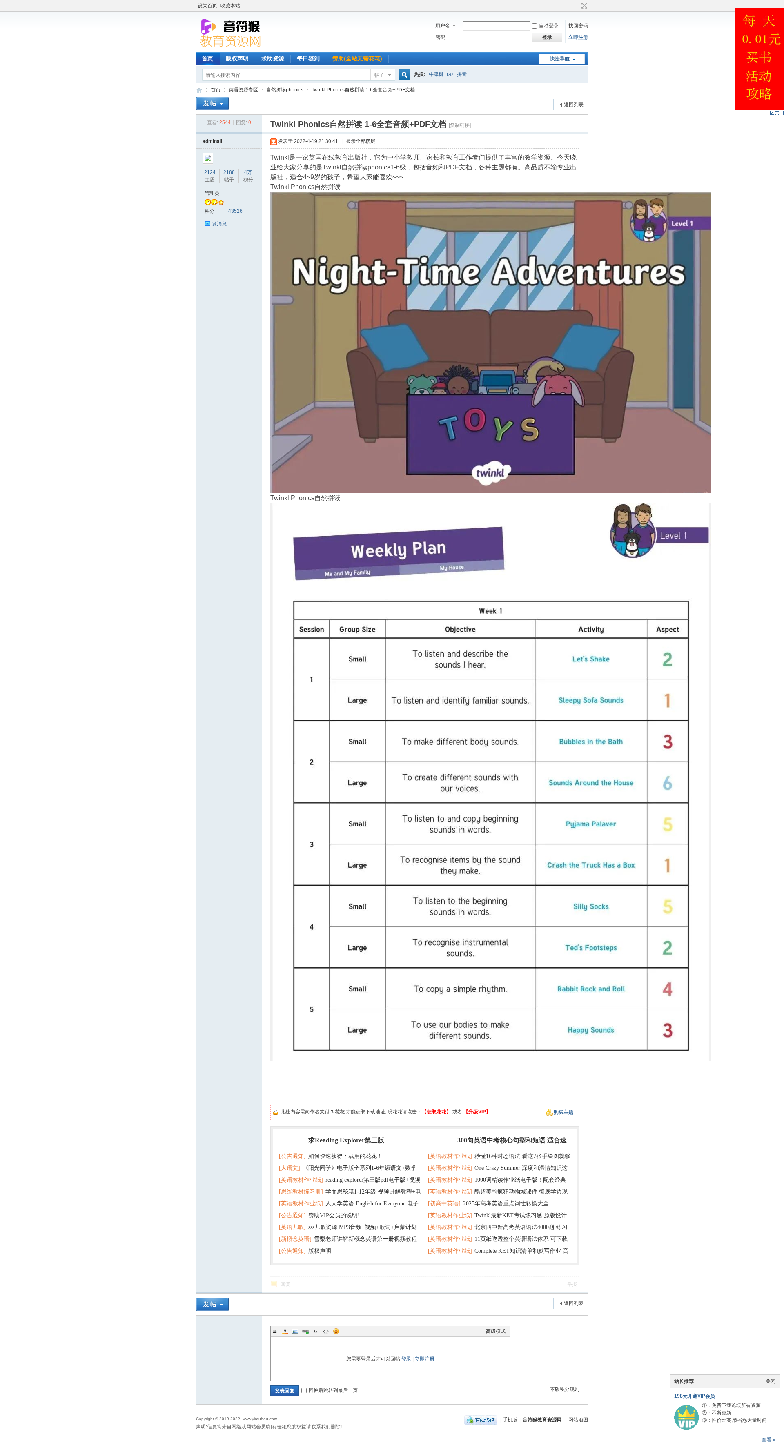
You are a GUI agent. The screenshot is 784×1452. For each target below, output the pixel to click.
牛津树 (436, 74)
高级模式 (496, 1331)
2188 (229, 172)
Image (295, 1331)
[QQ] (480, 1420)
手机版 (510, 1420)
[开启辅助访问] (577, 5)
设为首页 (207, 6)
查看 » (768, 1440)
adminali (212, 141)
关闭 (770, 1381)
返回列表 (574, 104)
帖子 (379, 75)
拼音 (462, 74)
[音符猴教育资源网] (232, 47)
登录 (406, 1359)
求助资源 (272, 58)
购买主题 (563, 1112)
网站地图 (578, 1420)
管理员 (212, 193)
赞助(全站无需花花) (357, 58)
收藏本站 (230, 6)
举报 (572, 1284)
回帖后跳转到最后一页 (333, 1390)
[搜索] (403, 75)
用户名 (442, 26)
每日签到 (308, 58)
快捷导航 (560, 59)
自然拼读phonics (284, 90)
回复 (285, 1284)
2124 (210, 172)
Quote (316, 1331)
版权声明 (237, 58)
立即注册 (578, 37)
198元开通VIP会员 (694, 1396)
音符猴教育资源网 (199, 90)
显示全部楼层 (360, 141)
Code (326, 1331)
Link (305, 1331)
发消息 (219, 224)
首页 (207, 58)
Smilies (336, 1331)
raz (450, 74)
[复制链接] (460, 125)
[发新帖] (212, 103)
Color (285, 1331)
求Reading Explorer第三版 (346, 1140)
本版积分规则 (564, 1389)
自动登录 (549, 26)
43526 (235, 211)
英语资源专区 (243, 90)
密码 (440, 37)
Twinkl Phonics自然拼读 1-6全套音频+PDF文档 (363, 90)
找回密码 (578, 26)
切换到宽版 (583, 5)
